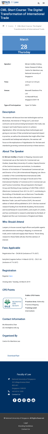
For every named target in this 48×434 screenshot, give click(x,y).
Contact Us (16, 394)
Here (10, 276)
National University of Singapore (17, 418)
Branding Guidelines (25, 426)
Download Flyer (13, 356)
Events (10, 26)
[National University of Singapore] (6, 3)
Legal (26, 423)
